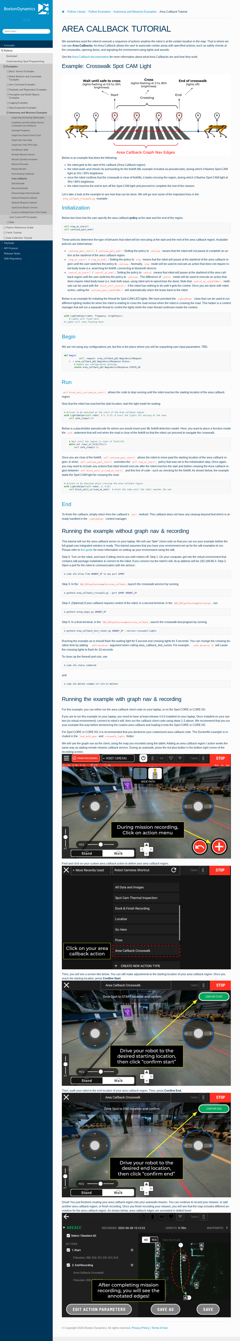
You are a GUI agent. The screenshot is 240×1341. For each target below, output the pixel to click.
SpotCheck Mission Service (25, 207)
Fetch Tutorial (13, 232)
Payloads (9, 243)
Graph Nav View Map (22, 140)
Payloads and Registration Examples (28, 89)
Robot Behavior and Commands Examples (25, 78)
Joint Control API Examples (23, 217)
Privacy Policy (140, 1327)
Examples (12, 66)
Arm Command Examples (22, 84)
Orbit (11, 222)
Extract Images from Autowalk (26, 193)
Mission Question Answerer (25, 159)
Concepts (9, 45)
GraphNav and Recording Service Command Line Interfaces (28, 124)
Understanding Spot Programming (25, 61)
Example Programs (21, 130)
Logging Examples (18, 103)
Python (8, 50)
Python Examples (100, 11)
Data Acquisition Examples (23, 107)
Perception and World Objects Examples (24, 96)
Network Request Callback (24, 198)
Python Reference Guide (20, 227)
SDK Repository (13, 258)
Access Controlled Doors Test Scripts (29, 212)
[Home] (63, 11)
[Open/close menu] (2, 45)
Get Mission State (20, 150)
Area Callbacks (19, 178)
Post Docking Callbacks (23, 174)
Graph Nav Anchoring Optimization (28, 117)
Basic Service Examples (21, 71)
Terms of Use (159, 1327)
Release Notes (12, 253)
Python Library (76, 11)
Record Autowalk (20, 188)
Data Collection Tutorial (19, 237)
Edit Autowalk (18, 183)
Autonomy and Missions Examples (28, 112)
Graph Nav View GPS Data (24, 145)
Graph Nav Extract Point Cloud (26, 135)
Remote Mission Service (23, 154)
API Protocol (11, 248)
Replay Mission (19, 169)
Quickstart (11, 56)
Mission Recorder (20, 164)
